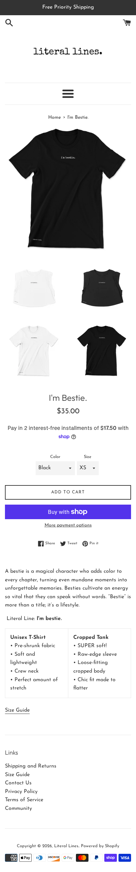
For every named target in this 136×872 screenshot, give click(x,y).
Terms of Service (24, 800)
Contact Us (18, 783)
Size (87, 457)
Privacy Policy (21, 791)
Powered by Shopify (100, 846)
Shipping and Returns (30, 766)
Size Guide (17, 710)
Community (18, 808)
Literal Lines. (66, 846)
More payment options (68, 525)
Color (55, 457)
